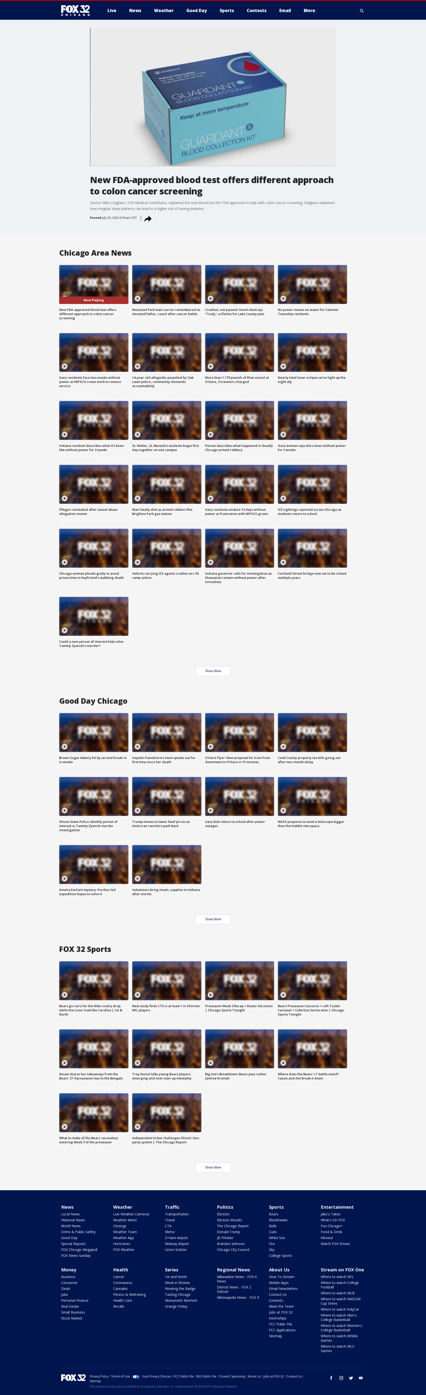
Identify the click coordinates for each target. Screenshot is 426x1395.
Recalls (118, 1306)
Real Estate (70, 1306)
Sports (276, 1207)
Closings (119, 1226)
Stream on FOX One (342, 1270)
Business (68, 1276)
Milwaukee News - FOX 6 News (237, 1278)
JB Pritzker (225, 1237)
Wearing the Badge (180, 1288)
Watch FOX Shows (335, 1243)
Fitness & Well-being (129, 1294)
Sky (271, 1249)
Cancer (118, 1276)
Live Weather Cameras (131, 1214)
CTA (168, 1226)
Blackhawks (278, 1220)
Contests (276, 1300)
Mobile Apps (279, 1282)
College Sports (280, 1255)
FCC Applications (282, 1330)
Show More (213, 671)
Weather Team (125, 1231)
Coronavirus (122, 1282)
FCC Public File (280, 1324)
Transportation (177, 1214)
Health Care (122, 1300)
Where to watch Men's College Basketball (339, 1317)
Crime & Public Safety (78, 1231)
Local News (70, 1214)
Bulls (273, 1226)
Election (223, 1214)
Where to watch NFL (337, 1276)
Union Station (176, 1249)
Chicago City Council (233, 1249)
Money (68, 1270)
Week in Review (177, 1282)
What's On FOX (333, 1220)
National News (73, 1220)
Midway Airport (177, 1243)
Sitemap (275, 1336)
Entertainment (337, 1207)
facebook (331, 1378)
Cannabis (120, 1288)
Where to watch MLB (338, 1293)
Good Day (69, 1237)
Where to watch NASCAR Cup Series (341, 1301)
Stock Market (71, 1318)
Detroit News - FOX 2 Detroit (234, 1289)
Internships (277, 1318)
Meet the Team (281, 1306)
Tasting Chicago (178, 1294)
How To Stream (281, 1276)
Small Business (73, 1312)
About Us (279, 1270)
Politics (225, 1207)
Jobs (64, 1294)
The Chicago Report (233, 1226)
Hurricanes (121, 1243)
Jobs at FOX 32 (281, 1312)
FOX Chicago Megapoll (79, 1249)
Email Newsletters (283, 1288)
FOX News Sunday (75, 1255)
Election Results (229, 1220)
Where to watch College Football (340, 1284)
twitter (351, 1378)
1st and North (176, 1276)
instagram (341, 1378)
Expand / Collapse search (362, 10)
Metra (170, 1231)
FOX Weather (123, 1249)
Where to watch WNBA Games (339, 1338)
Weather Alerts (125, 1220)
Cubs (273, 1231)
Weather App (123, 1237)
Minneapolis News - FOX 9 (238, 1297)
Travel (170, 1220)
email (361, 1378)
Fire (272, 1243)
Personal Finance (75, 1300)
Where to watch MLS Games (337, 1348)
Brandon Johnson (231, 1243)
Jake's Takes (330, 1214)
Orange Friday (176, 1306)
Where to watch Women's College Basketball (341, 1327)
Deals (65, 1288)
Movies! (327, 1237)
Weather (122, 1207)
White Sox (277, 1237)
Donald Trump (228, 1231)
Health (120, 1270)
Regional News (233, 1270)
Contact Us (278, 1294)
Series (171, 1270)
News (67, 1207)
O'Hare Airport (176, 1237)
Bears (273, 1214)
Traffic (172, 1207)
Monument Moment (181, 1300)
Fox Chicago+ (332, 1226)
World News (71, 1226)
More (309, 10)
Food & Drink (331, 1231)
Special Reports (73, 1243)
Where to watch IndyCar (340, 1309)
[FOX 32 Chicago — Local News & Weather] (77, 11)
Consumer (69, 1282)
